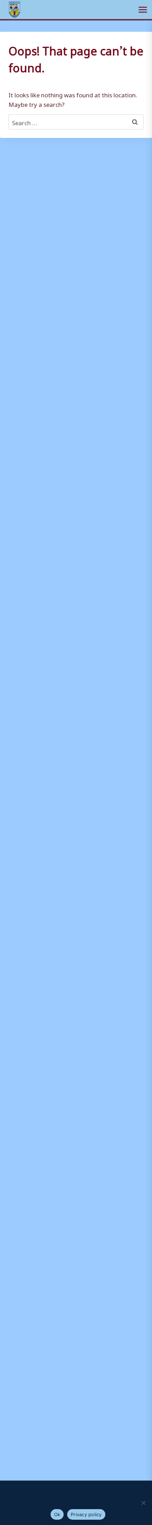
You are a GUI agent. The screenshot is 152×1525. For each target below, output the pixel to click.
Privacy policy (86, 1514)
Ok (57, 1514)
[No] (143, 1502)
